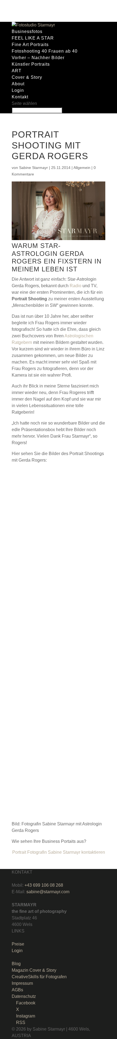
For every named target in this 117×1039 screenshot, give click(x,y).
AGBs (17, 989)
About (18, 83)
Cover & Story (27, 77)
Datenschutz (24, 996)
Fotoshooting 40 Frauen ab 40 (45, 51)
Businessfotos (27, 31)
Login (18, 90)
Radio (75, 285)
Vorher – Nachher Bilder (38, 57)
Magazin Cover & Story (34, 970)
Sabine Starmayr (33, 167)
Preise (18, 944)
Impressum (22, 983)
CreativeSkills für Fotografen (39, 976)
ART (16, 70)
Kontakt (20, 97)
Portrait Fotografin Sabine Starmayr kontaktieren (58, 852)
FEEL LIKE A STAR (33, 38)
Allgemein (81, 167)
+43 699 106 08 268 (43, 885)
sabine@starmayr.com (47, 891)
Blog (16, 963)
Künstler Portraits (31, 64)
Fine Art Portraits (30, 44)
